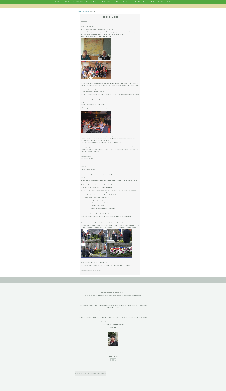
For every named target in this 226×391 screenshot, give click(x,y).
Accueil (57, 1)
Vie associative (86, 11)
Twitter (114, 359)
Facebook (111, 359)
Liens (169, 1)
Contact (161, 1)
